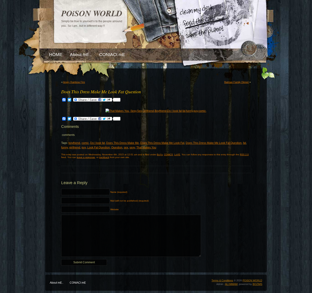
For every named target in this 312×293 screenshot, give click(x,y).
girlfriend (74, 147)
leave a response (86, 157)
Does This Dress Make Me (122, 143)
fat (244, 143)
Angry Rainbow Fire (74, 82)
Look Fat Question (98, 147)
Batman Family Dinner (236, 82)
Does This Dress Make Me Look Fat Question (214, 143)
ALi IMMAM (231, 284)
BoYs (160, 154)
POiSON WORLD (91, 13)
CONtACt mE (78, 282)
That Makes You (146, 147)
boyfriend (74, 143)
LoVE (177, 154)
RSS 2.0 (244, 154)
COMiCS (168, 154)
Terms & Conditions (222, 280)
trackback (104, 157)
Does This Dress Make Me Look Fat (162, 143)
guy (84, 147)
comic (85, 143)
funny (64, 147)
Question (116, 147)
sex (126, 147)
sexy (132, 147)
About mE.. (56, 282)
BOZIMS (257, 284)
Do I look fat (97, 143)
